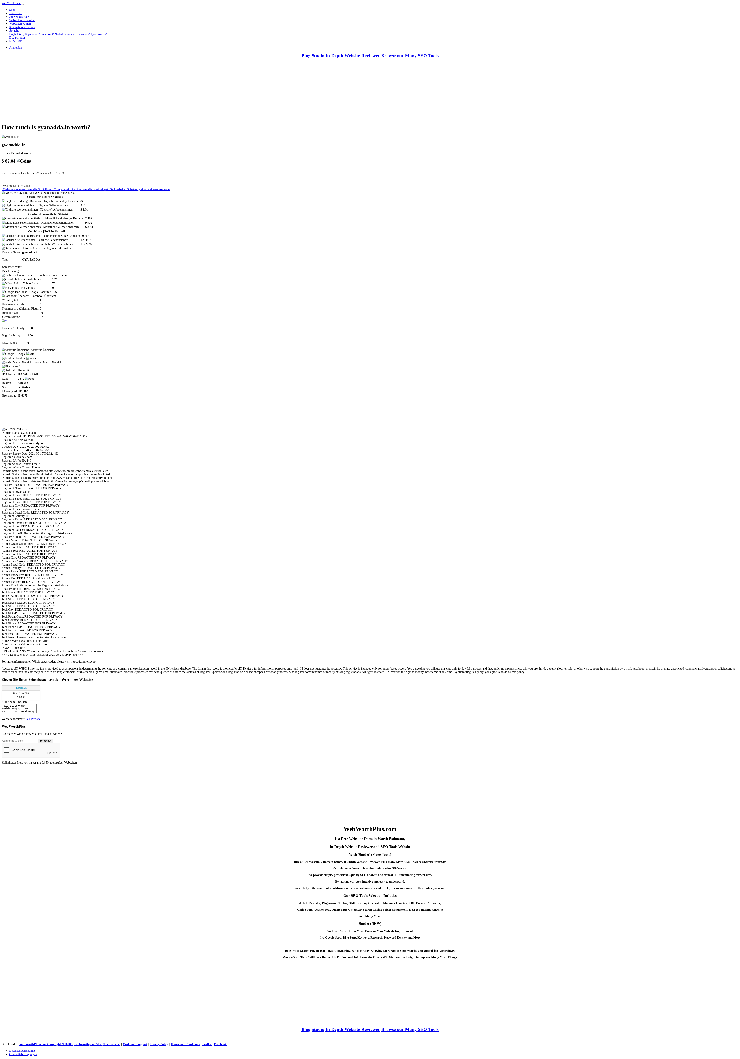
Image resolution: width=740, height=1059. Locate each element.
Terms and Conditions (185, 1044)
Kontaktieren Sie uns (22, 27)
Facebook (220, 1044)
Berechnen (45, 740)
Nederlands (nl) (64, 34)
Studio (318, 55)
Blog (305, 55)
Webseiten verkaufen (22, 20)
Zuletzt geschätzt (19, 16)
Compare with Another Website (72, 189)
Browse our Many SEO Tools (410, 55)
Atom (18, 41)
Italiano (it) (47, 34)
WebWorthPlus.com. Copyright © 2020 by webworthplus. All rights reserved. (69, 1044)
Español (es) (32, 34)
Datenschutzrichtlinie (22, 1050)
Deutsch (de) (17, 37)
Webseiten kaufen (20, 23)
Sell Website (32, 719)
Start (12, 9)
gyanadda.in (21, 687)
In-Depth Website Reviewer (352, 55)
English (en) (16, 34)
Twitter (207, 1044)
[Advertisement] (117, 93)
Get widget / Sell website (109, 189)
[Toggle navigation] (22, 4)
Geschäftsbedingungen (23, 1054)
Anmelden (15, 47)
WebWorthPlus (11, 3)
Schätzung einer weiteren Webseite (148, 189)
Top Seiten (15, 13)
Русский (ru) (99, 34)
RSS (12, 41)
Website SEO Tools (39, 189)
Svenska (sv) (82, 34)
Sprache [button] (14, 30)
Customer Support (135, 1044)
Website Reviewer (14, 189)
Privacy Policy (159, 1044)
